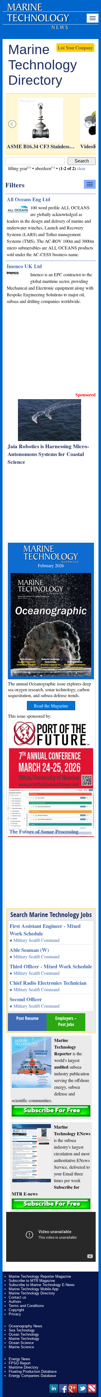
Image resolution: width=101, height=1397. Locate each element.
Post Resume (27, 1018)
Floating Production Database (33, 1371)
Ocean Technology (24, 1334)
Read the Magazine (51, 706)
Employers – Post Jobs (66, 1021)
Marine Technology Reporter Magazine (40, 1276)
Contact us (17, 1297)
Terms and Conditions (26, 1306)
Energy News (19, 1359)
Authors (15, 1301)
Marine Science (21, 1347)
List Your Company (75, 47)
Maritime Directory (23, 1367)
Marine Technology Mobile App (33, 1289)
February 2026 (51, 565)
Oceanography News (25, 1326)
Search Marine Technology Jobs (51, 914)
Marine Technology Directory (32, 1293)
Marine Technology (24, 1339)
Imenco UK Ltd (24, 266)
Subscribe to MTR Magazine (32, 1281)
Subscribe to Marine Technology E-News (42, 1285)
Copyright (16, 1310)
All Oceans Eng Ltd (28, 199)
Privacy (15, 1314)
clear (81, 168)
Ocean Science (21, 1343)
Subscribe (51, 1111)
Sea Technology (22, 1330)
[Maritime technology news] (37, 21)
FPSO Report (20, 1363)
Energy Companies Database (32, 1376)
